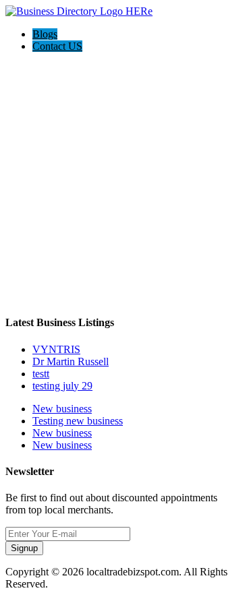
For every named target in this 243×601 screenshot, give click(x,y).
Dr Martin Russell (70, 361)
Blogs (44, 34)
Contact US (57, 46)
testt (40, 373)
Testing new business (77, 420)
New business (62, 408)
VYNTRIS (56, 349)
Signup (24, 548)
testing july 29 (62, 385)
